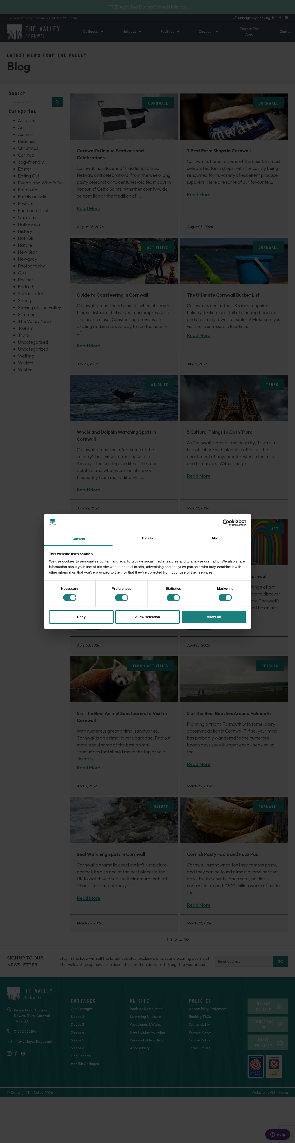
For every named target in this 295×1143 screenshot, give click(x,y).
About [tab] (217, 538)
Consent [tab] (78, 539)
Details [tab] (147, 538)
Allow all (214, 617)
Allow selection (147, 617)
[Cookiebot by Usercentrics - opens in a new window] (226, 522)
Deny (81, 617)
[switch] (121, 597)
